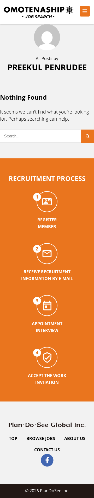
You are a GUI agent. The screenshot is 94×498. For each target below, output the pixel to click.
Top (13, 438)
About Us (74, 438)
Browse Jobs (40, 438)
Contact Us (47, 450)
